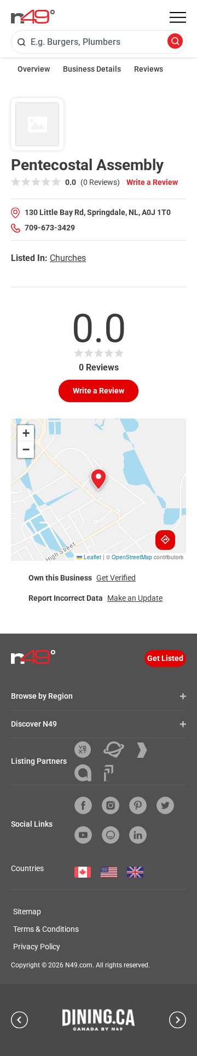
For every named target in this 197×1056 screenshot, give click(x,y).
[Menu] (178, 17)
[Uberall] (118, 749)
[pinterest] (138, 805)
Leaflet (91, 557)
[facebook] (83, 805)
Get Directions (165, 540)
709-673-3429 (50, 227)
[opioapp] (110, 835)
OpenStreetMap (132, 557)
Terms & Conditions (46, 929)
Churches (68, 258)
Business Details (92, 69)
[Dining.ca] (98, 1020)
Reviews (148, 69)
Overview (34, 69)
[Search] (175, 41)
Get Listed (165, 658)
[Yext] (86, 749)
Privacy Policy (36, 946)
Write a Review (152, 182)
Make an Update (135, 598)
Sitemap (27, 911)
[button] (98, 479)
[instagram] (110, 805)
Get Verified (116, 577)
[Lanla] (87, 773)
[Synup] (146, 750)
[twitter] (165, 805)
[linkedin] (138, 835)
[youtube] (83, 835)
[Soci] (108, 773)
